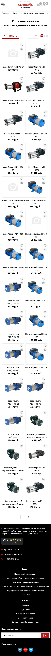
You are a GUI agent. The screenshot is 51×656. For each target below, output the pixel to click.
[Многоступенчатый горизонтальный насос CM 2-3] (13, 454)
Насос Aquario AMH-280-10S (36, 369)
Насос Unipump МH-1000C (36, 168)
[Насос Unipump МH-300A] (36, 454)
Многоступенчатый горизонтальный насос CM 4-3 (13, 503)
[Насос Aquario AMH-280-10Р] (36, 320)
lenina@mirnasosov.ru (13, 554)
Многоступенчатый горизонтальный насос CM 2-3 (13, 469)
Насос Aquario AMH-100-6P (36, 135)
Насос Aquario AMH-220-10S (35, 302)
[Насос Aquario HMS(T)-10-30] (13, 287)
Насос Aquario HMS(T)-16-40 (35, 402)
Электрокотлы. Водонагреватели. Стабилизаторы (25, 586)
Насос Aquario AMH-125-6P (35, 202)
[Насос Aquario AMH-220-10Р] (36, 253)
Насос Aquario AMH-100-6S (13, 235)
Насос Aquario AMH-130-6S (36, 235)
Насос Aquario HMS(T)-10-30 (13, 302)
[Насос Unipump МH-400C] (36, 53)
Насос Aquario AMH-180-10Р (13, 268)
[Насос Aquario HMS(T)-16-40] (35, 387)
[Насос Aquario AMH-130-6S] (36, 220)
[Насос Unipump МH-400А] (35, 487)
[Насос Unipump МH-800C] (13, 120)
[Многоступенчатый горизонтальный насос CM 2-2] (36, 420)
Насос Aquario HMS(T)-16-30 (13, 335)
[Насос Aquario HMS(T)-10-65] (13, 420)
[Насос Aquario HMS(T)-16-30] (13, 320)
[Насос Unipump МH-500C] (35, 86)
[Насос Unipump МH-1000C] (36, 153)
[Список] (46, 36)
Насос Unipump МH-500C (35, 101)
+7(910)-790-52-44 (12, 559)
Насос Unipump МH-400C (36, 68)
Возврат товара (25, 618)
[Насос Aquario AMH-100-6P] (36, 120)
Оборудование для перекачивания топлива (25, 590)
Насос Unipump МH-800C (13, 135)
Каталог (26, 569)
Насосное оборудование (25, 574)
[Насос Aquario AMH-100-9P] (13, 153)
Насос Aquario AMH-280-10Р (36, 335)
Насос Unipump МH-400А (35, 502)
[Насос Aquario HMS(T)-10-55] (13, 387)
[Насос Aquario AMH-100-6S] (13, 220)
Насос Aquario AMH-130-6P (13, 202)
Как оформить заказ (25, 613)
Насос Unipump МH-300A (36, 469)
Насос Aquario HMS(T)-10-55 (13, 402)
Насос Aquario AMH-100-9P (13, 168)
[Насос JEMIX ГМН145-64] (13, 53)
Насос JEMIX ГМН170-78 (13, 100)
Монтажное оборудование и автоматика (25, 578)
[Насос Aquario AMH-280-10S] (36, 354)
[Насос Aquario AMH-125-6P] (35, 187)
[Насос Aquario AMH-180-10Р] (13, 253)
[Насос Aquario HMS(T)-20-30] (13, 354)
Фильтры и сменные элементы (25, 582)
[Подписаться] (45, 635)
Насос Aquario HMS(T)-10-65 (13, 435)
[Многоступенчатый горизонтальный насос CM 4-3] (13, 487)
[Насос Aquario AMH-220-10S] (35, 287)
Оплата (25, 605)
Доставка (25, 609)
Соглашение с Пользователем (25, 622)
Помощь (26, 600)
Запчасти (25, 595)
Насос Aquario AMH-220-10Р (36, 268)
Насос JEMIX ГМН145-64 (13, 67)
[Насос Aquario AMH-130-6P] (13, 187)
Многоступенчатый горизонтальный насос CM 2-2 (36, 436)
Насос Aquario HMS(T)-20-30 (13, 369)
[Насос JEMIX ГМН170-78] (13, 86)
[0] (41, 4)
